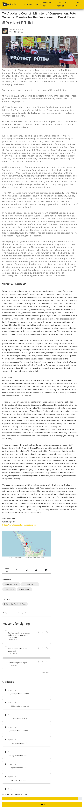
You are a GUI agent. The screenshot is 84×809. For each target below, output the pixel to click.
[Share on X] (36, 570)
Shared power (24, 589)
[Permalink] (47, 632)
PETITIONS (28, 4)
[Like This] (38, 632)
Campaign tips (47, 4)
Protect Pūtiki (15, 32)
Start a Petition (61, 4)
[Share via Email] (26, 570)
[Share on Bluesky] (46, 570)
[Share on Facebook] (17, 570)
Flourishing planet (11, 584)
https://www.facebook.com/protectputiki (19, 525)
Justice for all (9, 589)
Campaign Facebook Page (16, 604)
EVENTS (37, 4)
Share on (7, 569)
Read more (45, 673)
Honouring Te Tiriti (30, 584)
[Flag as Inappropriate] (43, 632)
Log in (77, 4)
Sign (42, 804)
